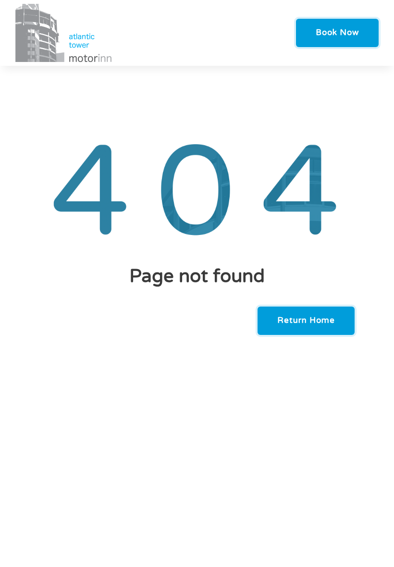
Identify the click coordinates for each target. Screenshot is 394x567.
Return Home (306, 320)
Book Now (337, 32)
